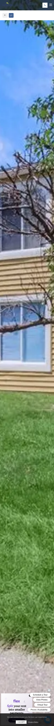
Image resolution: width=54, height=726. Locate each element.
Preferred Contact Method (19, 279)
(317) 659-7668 (12, 217)
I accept (21, 722)
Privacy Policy (33, 722)
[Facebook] (6, 223)
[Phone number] (44, 5)
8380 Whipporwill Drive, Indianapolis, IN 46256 (27, 211)
